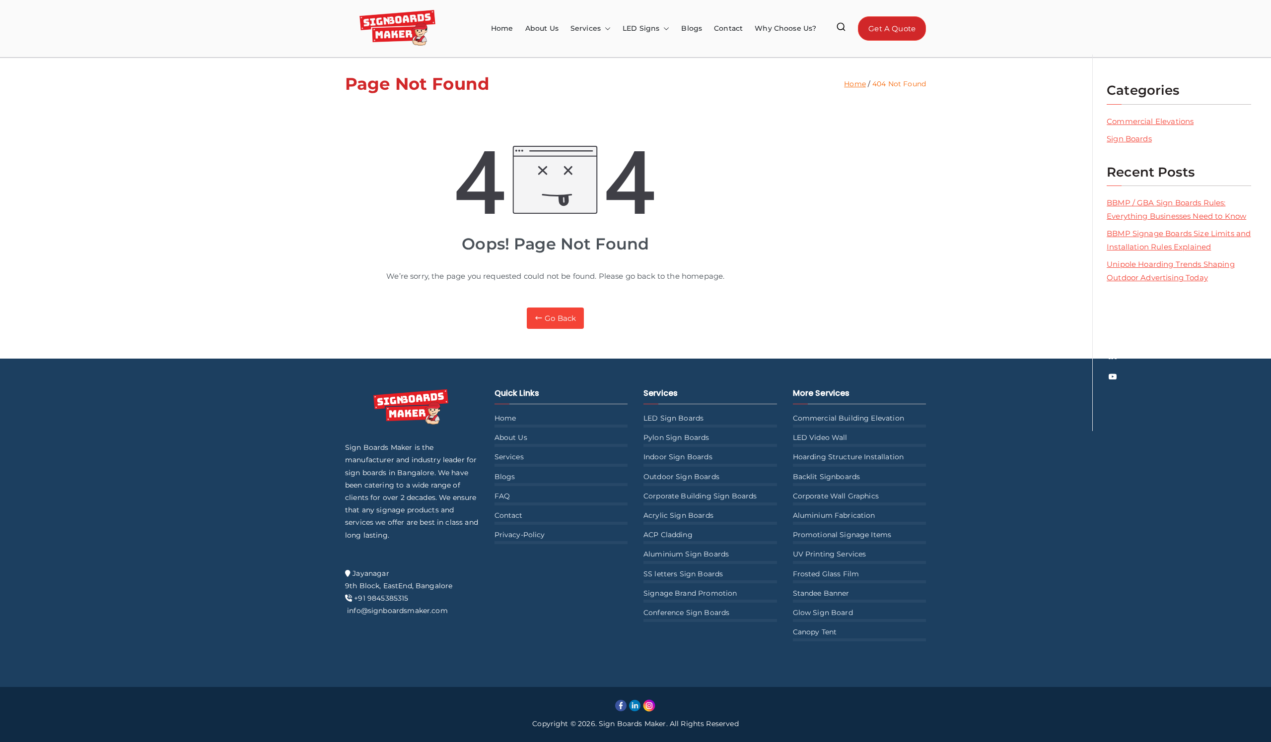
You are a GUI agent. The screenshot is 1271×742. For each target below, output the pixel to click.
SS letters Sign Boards (683, 573)
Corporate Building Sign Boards (700, 496)
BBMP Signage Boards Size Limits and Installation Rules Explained (1179, 240)
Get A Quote (892, 28)
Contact (728, 28)
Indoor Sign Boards (677, 456)
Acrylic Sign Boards (678, 515)
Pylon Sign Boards (676, 437)
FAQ (502, 496)
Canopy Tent (815, 631)
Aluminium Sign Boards (686, 554)
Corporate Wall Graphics (836, 496)
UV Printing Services (829, 554)
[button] (606, 28)
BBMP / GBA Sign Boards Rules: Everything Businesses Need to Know (1176, 209)
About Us (542, 28)
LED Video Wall (820, 437)
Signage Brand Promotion (690, 593)
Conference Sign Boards (686, 612)
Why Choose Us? (785, 28)
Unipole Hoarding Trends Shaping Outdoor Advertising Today (1171, 270)
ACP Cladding (668, 534)
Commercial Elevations (1150, 121)
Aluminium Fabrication (834, 515)
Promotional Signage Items (842, 534)
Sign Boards (1129, 138)
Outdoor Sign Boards (681, 476)
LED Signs (641, 28)
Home (502, 28)
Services (509, 456)
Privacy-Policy (519, 534)
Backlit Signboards (826, 476)
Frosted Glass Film (826, 573)
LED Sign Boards (673, 418)
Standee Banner (821, 593)
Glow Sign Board (823, 612)
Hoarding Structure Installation (848, 456)
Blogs (691, 28)
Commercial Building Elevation (848, 418)
